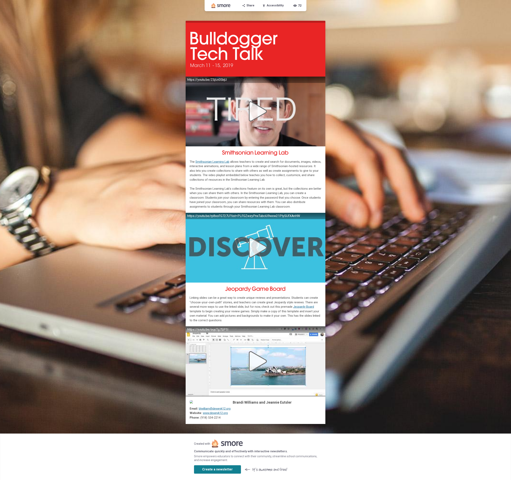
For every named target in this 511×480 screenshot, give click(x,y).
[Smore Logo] (221, 5)
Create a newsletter (217, 469)
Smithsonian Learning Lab (212, 162)
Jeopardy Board (303, 307)
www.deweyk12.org (215, 413)
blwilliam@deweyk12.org (215, 408)
